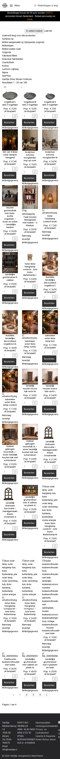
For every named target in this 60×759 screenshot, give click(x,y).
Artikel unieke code (11, 49)
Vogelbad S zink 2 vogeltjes (50, 103)
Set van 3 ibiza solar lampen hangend (10, 155)
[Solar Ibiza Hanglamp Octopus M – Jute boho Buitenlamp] (10, 577)
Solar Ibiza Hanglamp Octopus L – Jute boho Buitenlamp (30, 609)
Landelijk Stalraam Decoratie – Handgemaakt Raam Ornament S (10, 509)
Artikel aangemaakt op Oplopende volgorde (23, 42)
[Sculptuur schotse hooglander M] (50, 139)
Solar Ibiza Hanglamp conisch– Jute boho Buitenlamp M (50, 529)
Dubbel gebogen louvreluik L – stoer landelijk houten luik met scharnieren (10, 453)
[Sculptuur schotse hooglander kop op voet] (30, 139)
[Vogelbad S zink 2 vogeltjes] (50, 95)
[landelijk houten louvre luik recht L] (50, 376)
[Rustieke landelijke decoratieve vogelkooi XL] (10, 322)
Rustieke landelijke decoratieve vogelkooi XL (10, 339)
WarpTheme (37, 756)
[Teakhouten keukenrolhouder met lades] (10, 654)
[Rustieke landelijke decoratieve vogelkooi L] (50, 263)
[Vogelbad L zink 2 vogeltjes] (10, 95)
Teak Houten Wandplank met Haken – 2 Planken (30, 221)
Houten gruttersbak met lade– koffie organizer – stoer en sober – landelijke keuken (10, 217)
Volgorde (6, 52)
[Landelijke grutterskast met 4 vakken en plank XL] (30, 490)
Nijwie (5, 72)
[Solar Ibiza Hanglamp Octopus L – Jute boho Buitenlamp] (30, 577)
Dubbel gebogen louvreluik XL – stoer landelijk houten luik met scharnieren (30, 448)
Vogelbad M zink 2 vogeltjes (30, 103)
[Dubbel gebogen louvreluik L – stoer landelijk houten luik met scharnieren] (10, 434)
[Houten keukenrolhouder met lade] (50, 592)
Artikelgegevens (10, 127)
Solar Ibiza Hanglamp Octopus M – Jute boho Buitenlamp (9, 609)
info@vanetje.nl (9, 749)
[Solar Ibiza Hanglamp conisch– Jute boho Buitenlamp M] (50, 503)
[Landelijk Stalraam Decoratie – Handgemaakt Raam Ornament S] (10, 493)
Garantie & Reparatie (45, 736)
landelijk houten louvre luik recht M (30, 388)
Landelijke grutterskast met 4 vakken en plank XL (30, 501)
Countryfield (8, 62)
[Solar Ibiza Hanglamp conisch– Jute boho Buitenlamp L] (30, 257)
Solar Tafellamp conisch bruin (50, 219)
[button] (15, 5)
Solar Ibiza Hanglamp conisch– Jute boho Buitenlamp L (30, 269)
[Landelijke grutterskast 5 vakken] (10, 262)
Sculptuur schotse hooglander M (50, 155)
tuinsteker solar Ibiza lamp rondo (30, 344)
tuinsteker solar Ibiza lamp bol (50, 338)
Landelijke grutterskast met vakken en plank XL (29, 663)
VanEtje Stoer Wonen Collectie (17, 79)
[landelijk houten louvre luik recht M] (30, 376)
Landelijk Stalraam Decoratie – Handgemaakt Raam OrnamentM (50, 448)
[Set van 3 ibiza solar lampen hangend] (10, 139)
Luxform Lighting (10, 69)
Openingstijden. (43, 722)
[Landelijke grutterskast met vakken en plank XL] (30, 654)
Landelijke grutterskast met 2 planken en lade (50, 663)
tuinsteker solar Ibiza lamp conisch (10, 402)
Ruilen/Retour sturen (46, 739)
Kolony (5, 65)
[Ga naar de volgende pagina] (46, 694)
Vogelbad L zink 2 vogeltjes (10, 103)
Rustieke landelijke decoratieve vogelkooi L (50, 281)
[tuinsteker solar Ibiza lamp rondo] (30, 322)
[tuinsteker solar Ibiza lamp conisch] (10, 380)
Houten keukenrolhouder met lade (51, 630)
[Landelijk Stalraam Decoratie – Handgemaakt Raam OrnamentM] (50, 431)
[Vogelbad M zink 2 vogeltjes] (30, 95)
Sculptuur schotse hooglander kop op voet (30, 156)
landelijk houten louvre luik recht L (50, 388)
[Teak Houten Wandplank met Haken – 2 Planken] (30, 196)
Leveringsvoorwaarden (47, 726)
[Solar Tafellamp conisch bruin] (50, 196)
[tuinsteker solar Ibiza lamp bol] (50, 322)
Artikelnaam (8, 45)
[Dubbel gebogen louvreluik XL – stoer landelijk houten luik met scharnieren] (30, 431)
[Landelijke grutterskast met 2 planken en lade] (50, 654)
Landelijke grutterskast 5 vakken (10, 277)
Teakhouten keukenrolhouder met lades (11, 662)
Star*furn (6, 75)
